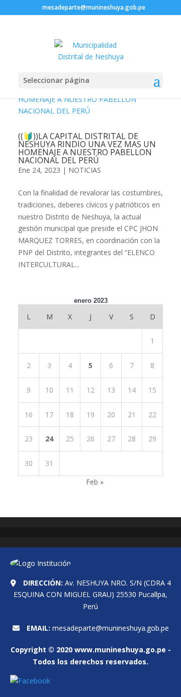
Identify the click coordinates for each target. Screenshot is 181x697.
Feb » (95, 482)
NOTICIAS (84, 170)
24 (49, 438)
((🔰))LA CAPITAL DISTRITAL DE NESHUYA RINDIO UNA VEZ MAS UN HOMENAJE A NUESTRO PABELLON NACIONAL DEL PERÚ (87, 148)
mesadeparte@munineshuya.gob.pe (110, 628)
